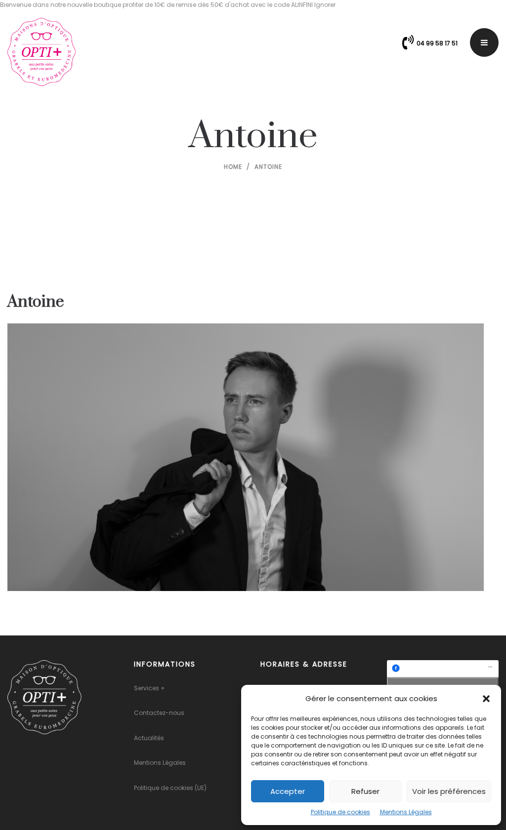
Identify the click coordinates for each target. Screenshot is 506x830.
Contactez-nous (159, 713)
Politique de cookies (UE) (170, 788)
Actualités (149, 738)
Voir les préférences (449, 791)
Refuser (365, 791)
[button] (486, 699)
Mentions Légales (406, 812)
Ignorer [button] (325, 4)
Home (233, 166)
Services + (149, 688)
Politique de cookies (340, 812)
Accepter (287, 791)
